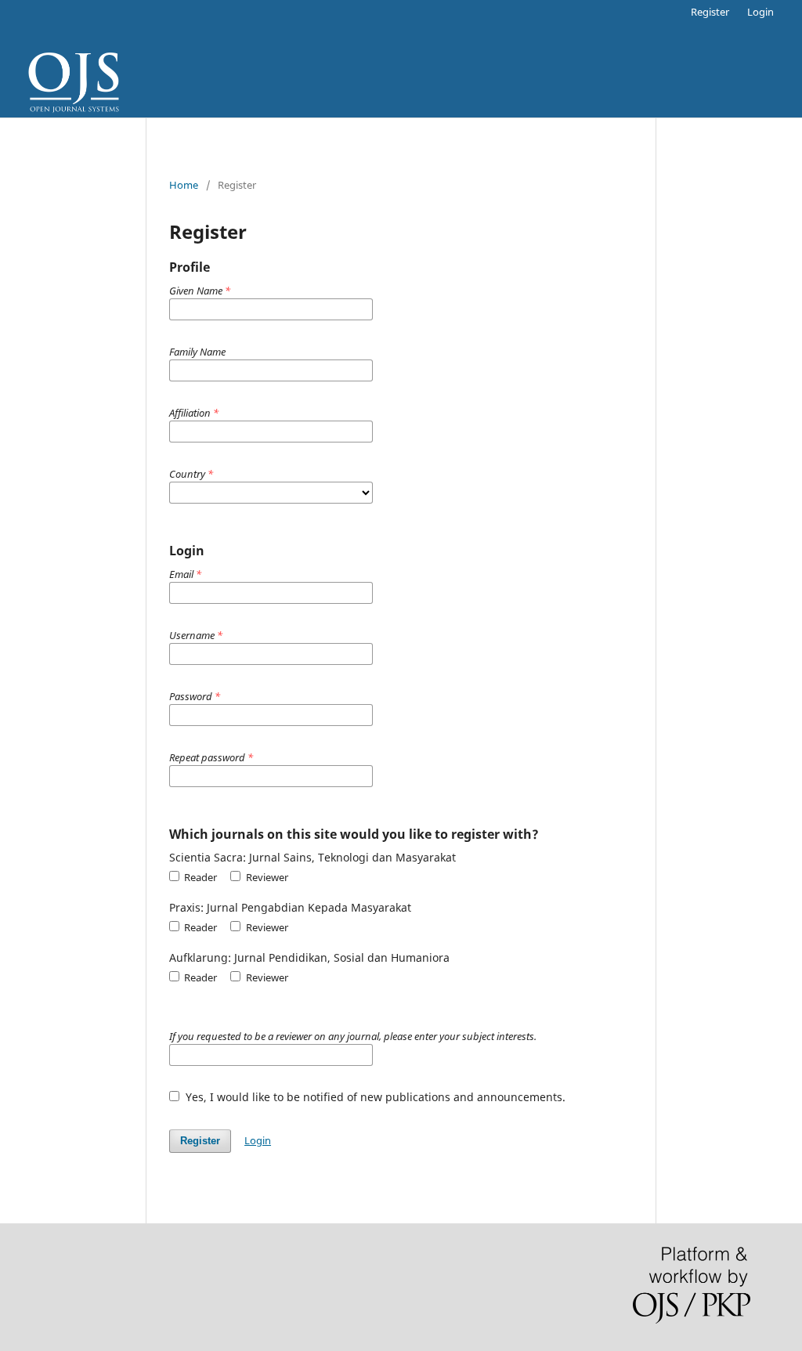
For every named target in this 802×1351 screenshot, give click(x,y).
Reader (199, 877)
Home (183, 185)
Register (710, 12)
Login (760, 12)
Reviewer (265, 877)
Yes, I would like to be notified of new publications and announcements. (373, 1096)
